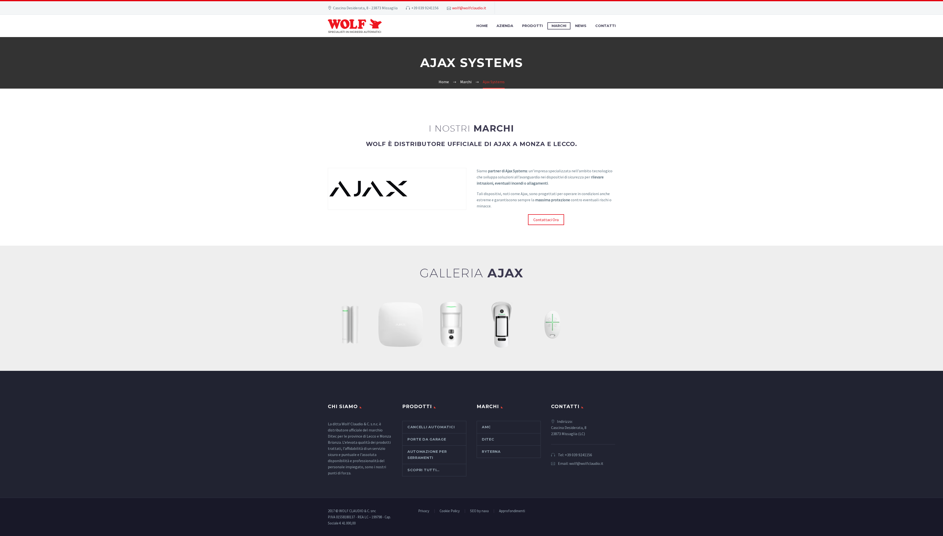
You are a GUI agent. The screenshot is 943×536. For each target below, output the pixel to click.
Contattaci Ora (546, 219)
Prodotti (532, 26)
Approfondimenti (512, 511)
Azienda (505, 26)
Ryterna (491, 451)
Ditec (488, 439)
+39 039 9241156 (578, 454)
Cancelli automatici (431, 427)
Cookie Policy (450, 511)
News (580, 26)
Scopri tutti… (423, 470)
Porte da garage (426, 439)
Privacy (423, 511)
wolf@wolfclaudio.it (469, 7)
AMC (486, 427)
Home (482, 26)
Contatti (605, 26)
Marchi (559, 26)
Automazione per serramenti (427, 454)
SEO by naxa (479, 511)
